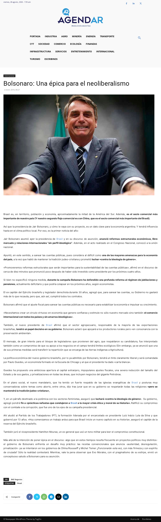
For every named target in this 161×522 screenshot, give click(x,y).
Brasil (59, 238)
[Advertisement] (80, 204)
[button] (139, 38)
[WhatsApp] (44, 497)
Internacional (9, 76)
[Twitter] (140, 3)
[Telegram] (51, 497)
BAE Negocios (16, 479)
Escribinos (146, 519)
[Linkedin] (133, 3)
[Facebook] (126, 3)
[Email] (58, 497)
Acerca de (134, 519)
